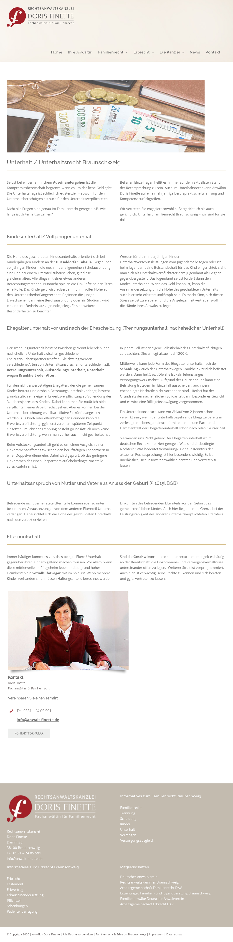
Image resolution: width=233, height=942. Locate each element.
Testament (15, 884)
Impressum (156, 934)
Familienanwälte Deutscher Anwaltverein (152, 898)
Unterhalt (127, 829)
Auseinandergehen (69, 182)
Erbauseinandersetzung (25, 895)
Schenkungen (17, 906)
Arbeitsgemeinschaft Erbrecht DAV (147, 904)
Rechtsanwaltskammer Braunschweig (149, 882)
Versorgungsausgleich (137, 840)
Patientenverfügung (22, 911)
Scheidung (128, 818)
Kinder (125, 824)
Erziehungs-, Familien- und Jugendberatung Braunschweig (165, 893)
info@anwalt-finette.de (38, 719)
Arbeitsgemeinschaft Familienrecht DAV (151, 887)
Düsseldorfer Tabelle (74, 262)
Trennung (127, 813)
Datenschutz (174, 934)
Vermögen (128, 835)
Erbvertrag (15, 889)
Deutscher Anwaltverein (138, 876)
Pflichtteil (14, 900)
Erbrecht (13, 878)
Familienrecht (131, 807)
